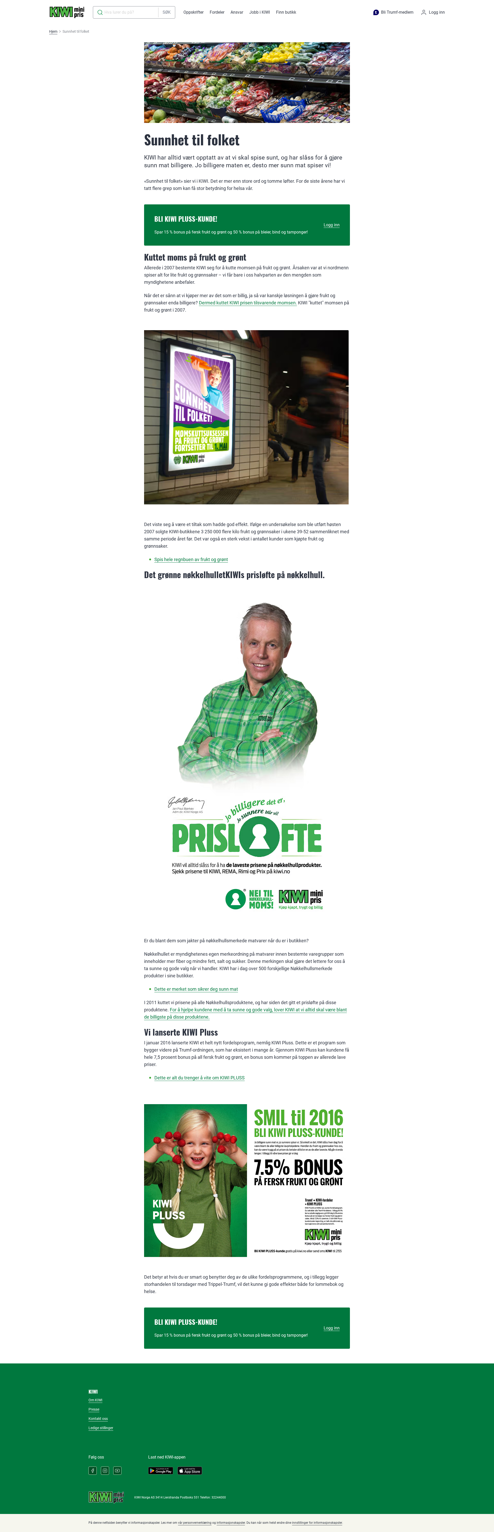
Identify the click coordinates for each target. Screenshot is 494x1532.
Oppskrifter (193, 12)
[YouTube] (117, 1471)
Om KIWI (95, 1400)
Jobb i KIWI (259, 12)
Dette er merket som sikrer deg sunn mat (196, 989)
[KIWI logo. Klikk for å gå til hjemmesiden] (67, 12)
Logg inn (332, 224)
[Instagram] (105, 1471)
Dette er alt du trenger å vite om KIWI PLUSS (199, 1077)
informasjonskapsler (231, 1523)
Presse (94, 1409)
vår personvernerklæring (194, 1523)
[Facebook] (93, 1471)
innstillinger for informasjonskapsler (317, 1523)
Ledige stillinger (101, 1428)
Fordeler (217, 12)
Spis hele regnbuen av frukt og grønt (191, 559)
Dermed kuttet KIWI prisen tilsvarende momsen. (248, 302)
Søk (167, 12)
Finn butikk (286, 12)
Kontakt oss (98, 1419)
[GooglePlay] (160, 1471)
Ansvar (237, 12)
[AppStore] (189, 1471)
